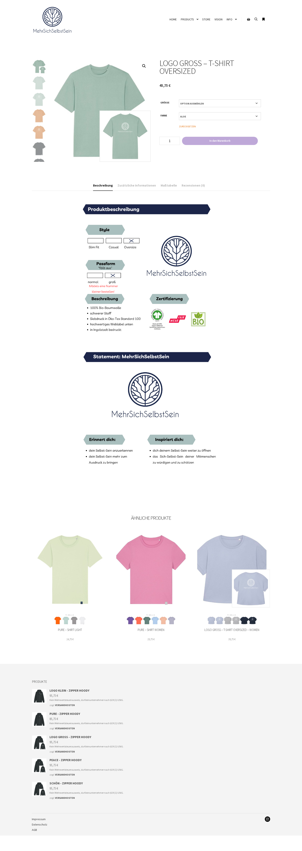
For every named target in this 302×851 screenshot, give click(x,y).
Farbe (163, 115)
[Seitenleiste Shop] (248, 19)
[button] (144, 66)
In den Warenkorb (220, 141)
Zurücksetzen (187, 126)
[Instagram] (267, 819)
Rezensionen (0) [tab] (193, 185)
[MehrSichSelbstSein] (52, 19)
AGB (34, 830)
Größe (164, 102)
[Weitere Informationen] (263, 19)
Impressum (39, 819)
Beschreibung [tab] (103, 185)
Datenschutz (39, 824)
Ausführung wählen (70, 574)
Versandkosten (65, 705)
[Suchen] (256, 19)
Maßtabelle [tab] (169, 185)
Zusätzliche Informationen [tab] (137, 185)
